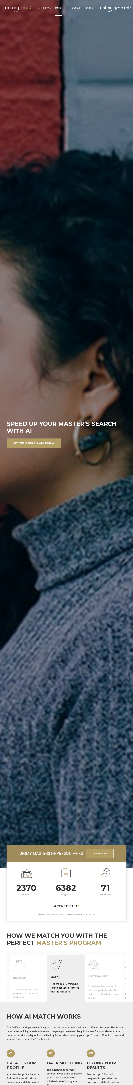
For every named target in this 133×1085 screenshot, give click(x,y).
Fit (67, 8)
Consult (76, 8)
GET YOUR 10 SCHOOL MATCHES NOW (33, 443)
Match (58, 8)
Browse (47, 8)
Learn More (100, 853)
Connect (90, 8)
